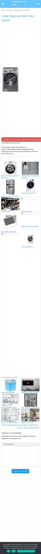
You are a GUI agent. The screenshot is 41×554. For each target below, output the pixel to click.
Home (3, 10)
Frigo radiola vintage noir (8, 232)
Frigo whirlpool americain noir (30, 407)
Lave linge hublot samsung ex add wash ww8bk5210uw (21, 425)
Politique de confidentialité (26, 551)
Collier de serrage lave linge (29, 392)
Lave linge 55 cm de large (9, 377)
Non (13, 551)
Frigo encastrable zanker (9, 407)
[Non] (39, 548)
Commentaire (9, 444)
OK (8, 551)
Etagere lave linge (26, 211)
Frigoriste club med (27, 422)
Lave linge (9, 10)
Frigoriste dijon (5, 211)
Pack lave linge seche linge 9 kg (27, 428)
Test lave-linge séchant (28, 193)
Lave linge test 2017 (27, 247)
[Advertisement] (20, 45)
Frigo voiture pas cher (8, 392)
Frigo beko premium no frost (10, 196)
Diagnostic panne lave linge (29, 226)
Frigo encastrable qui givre (9, 422)
